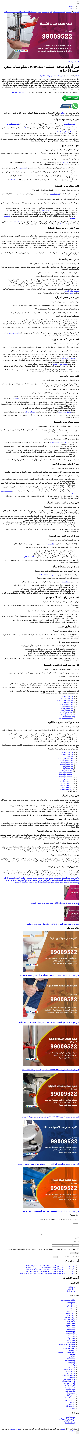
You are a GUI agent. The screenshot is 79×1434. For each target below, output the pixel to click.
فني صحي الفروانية (66, 704)
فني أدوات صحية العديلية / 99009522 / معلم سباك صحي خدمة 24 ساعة (50, 1117)
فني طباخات (70, 1371)
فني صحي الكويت (13, 124)
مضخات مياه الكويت (72, 291)
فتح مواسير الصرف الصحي (58, 442)
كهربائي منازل (70, 1385)
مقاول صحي (19, 882)
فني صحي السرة (67, 766)
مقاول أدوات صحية (64, 412)
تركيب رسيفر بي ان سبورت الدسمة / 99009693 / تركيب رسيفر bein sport (50, 1271)
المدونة (72, 8)
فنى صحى (65, 162)
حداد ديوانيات (70, 1340)
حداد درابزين (71, 1336)
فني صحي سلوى (67, 706)
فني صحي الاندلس (67, 710)
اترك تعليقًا (39, 75)
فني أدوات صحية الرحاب (19, 92)
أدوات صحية (71, 1302)
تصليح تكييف (70, 1323)
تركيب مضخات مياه (47, 574)
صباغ (73, 1356)
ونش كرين (71, 1408)
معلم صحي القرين (69, 716)
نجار (73, 1398)
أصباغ (73, 1304)
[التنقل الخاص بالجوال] (78, 1)
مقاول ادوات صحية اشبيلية (33, 882)
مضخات (71, 293)
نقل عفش (71, 1404)
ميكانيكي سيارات (69, 1396)
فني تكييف (71, 1365)
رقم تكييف (71, 1350)
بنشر (73, 1309)
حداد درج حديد (70, 1338)
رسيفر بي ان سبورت (68, 1348)
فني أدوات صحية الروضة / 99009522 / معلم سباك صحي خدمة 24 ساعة (50, 1070)
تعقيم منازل (63, 223)
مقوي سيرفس (70, 1391)
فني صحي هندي (14, 333)
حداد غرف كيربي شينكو (67, 1344)
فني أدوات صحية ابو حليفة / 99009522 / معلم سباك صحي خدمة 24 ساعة (49, 975)
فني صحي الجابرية (66, 712)
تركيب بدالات (70, 1315)
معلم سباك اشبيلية (61, 882)
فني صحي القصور (67, 754)
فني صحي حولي (67, 702)
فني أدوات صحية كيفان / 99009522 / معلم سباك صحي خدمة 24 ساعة (51, 1211)
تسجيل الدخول (70, 1417)
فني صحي (22, 128)
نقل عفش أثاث (70, 1406)
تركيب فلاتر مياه (69, 124)
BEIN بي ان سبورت (68, 1300)
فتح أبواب (72, 1362)
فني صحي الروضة (67, 762)
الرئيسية (72, 6)
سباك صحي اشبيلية (34, 878)
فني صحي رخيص (39, 880)
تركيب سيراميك (69, 1319)
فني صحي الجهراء (66, 770)
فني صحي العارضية (65, 774)
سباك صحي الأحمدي (68, 714)
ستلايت (72, 1354)
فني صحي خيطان (67, 708)
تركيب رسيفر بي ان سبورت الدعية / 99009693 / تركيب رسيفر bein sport (50, 1269)
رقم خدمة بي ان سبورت (66, 1352)
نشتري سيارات (70, 1400)
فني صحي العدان (67, 752)
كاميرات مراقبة (30, 412)
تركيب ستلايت (70, 1317)
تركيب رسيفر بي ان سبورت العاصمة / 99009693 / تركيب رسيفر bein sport (50, 1267)
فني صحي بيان (67, 787)
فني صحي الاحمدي (66, 698)
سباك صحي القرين (65, 718)
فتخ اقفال (71, 1364)
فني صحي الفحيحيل (65, 776)
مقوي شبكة (71, 1393)
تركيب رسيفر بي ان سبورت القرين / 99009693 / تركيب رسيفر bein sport (50, 1265)
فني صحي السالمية (66, 764)
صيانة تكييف (71, 1358)
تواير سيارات (70, 1333)
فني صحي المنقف (66, 778)
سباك (63, 113)
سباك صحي (13, 179)
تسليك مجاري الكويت (60, 364)
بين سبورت (71, 1311)
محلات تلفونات (70, 1387)
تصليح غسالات (70, 1327)
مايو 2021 (72, 1287)
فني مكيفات (71, 1377)
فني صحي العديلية (66, 781)
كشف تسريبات (22, 168)
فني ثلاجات (71, 1367)
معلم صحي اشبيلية (48, 882)
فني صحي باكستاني (68, 358)
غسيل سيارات (70, 1360)
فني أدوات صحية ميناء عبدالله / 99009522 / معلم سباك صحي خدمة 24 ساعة (48, 1164)
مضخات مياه (66, 582)
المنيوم (72, 1307)
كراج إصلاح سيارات (68, 1381)
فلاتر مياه (51, 544)
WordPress (72, 1431)
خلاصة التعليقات (69, 1421)
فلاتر (16, 398)
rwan (77, 75)
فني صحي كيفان (67, 768)
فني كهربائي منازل (68, 1375)
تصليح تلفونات (70, 1325)
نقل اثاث (72, 1402)
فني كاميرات (70, 1373)
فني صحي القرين (68, 696)
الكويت (63, 1429)
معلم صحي (16, 221)
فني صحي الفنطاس (65, 789)
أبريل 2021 (71, 1289)
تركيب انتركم (70, 1313)
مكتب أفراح (71, 1395)
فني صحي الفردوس (65, 772)
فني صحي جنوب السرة (65, 700)
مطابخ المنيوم (70, 1389)
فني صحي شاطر (18, 880)
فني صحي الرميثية (66, 785)
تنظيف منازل (70, 1331)
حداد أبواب (71, 1335)
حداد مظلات (71, 1346)
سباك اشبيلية (52, 878)
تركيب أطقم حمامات (72, 878)
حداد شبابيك (71, 1342)
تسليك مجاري (44, 210)
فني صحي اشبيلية (64, 880)
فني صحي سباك (73, 61)
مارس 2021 (71, 1291)
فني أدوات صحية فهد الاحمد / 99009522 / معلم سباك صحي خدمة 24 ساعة (49, 1022)
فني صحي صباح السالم (65, 760)
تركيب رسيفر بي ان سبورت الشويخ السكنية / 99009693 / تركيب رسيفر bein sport (47, 1273)
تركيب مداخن (70, 1321)
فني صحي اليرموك (66, 783)
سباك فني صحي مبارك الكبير (65, 131)
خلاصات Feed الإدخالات (67, 1419)
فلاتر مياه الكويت (28, 557)
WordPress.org (70, 1423)
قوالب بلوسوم (15, 1429)
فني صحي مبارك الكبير (65, 758)
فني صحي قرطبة (66, 779)
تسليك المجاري (55, 194)
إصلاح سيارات (70, 1305)
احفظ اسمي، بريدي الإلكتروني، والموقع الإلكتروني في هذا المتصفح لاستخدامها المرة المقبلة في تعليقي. (42, 1249)
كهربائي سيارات (69, 1383)
